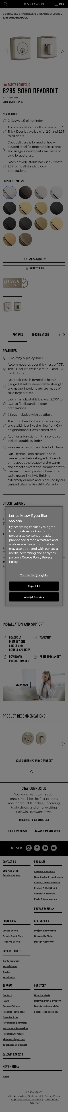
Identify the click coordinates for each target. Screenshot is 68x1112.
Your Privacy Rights (34, 575)
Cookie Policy (31, 557)
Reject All (34, 586)
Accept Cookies (34, 597)
